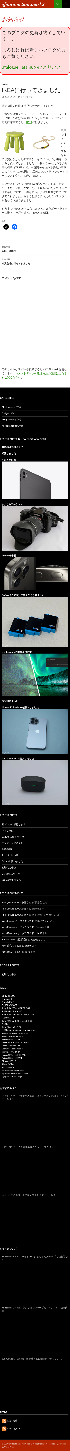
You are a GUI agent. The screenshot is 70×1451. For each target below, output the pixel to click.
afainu (28, 945)
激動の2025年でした (13, 446)
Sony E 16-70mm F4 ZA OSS (16, 1008)
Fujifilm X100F (9, 1005)
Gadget (5, 84)
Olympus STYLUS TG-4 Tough (12, 1077)
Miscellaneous (9, 425)
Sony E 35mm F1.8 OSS (11, 1045)
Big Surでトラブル (11, 879)
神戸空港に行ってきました (16, 261)
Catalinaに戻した (11, 873)
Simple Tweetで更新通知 (15, 939)
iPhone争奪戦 (9, 555)
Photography (8, 407)
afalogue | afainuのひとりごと (31, 67)
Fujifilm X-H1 (8, 1024)
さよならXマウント (12, 504)
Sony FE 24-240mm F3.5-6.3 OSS (15, 1033)
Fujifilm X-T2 (8, 1017)
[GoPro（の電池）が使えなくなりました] (35, 621)
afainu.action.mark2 (23, 4)
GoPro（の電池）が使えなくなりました (23, 595)
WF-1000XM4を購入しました (18, 758)
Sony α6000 (8, 995)
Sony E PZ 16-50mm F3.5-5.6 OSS (15, 1042)
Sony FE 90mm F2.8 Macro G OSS (17, 1021)
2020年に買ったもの (13, 836)
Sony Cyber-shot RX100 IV (12, 1049)
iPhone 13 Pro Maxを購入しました (20, 707)
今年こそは (8, 830)
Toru (27, 951)
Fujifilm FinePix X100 (12, 1011)
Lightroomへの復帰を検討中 (17, 651)
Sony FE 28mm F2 (8, 1067)
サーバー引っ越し (11, 855)
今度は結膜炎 (9, 249)
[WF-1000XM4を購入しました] (35, 782)
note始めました (10, 700)
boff (39, 933)
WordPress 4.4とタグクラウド (18, 920)
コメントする (27, 96)
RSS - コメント (14, 1428)
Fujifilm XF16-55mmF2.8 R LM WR (13, 1070)
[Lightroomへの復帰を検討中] (35, 674)
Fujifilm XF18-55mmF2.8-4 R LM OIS (18, 1030)
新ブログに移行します (13, 824)
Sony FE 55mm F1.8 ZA (11, 1052)
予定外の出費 (9, 459)
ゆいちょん (43, 920)
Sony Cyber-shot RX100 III (12, 1036)
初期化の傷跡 (9, 867)
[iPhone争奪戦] (35, 573)
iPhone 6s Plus (8, 1064)
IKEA (29, 122)
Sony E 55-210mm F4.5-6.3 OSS (18, 1014)
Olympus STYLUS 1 (10, 1061)
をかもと (35, 939)
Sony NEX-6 (8, 1002)
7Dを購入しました (12, 945)
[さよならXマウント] (35, 527)
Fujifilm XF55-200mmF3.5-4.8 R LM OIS (15, 1073)
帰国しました (9, 453)
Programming (9, 419)
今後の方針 (8, 848)
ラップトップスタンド (13, 842)
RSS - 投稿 (12, 1420)
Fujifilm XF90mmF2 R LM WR (13, 1055)
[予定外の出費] (35, 480)
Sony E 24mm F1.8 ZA (11, 1027)
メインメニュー (66, 4)
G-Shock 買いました (12, 861)
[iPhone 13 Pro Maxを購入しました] (35, 730)
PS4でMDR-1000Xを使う (15, 902)
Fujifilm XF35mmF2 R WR (12, 1058)
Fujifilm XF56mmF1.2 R (11, 1039)
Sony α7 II (7, 999)
